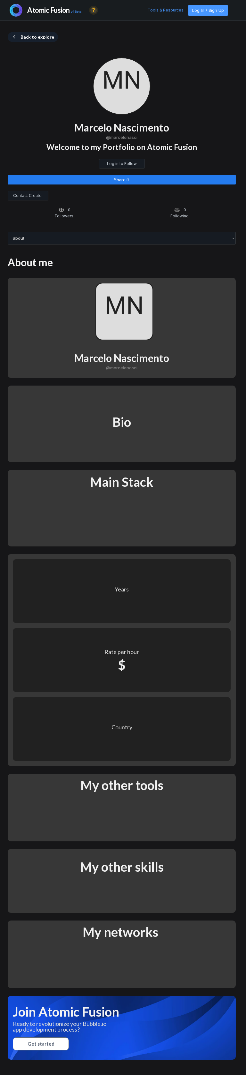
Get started (41, 1044)
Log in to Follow (122, 163)
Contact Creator (28, 195)
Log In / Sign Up (208, 10)
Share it (121, 179)
